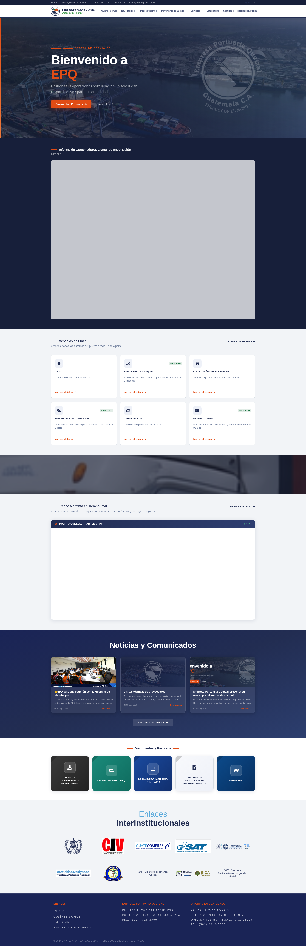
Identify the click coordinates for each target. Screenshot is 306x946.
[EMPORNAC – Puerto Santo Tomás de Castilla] (232, 846)
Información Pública (247, 11)
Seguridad (228, 11)
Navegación (127, 11)
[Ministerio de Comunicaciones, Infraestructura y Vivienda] (113, 846)
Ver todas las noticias (151, 722)
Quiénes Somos (109, 11)
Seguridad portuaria (72, 927)
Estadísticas (213, 11)
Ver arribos (104, 104)
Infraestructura (147, 11)
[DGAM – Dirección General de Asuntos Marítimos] (113, 873)
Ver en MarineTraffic (241, 506)
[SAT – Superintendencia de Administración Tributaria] (193, 846)
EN (253, 2)
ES (249, 2)
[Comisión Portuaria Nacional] (73, 873)
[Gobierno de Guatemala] (73, 846)
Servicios (195, 11)
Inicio (59, 911)
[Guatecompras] (153, 846)
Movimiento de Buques (172, 11)
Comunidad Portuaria (69, 104)
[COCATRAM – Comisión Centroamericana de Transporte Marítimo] (193, 873)
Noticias (61, 922)
